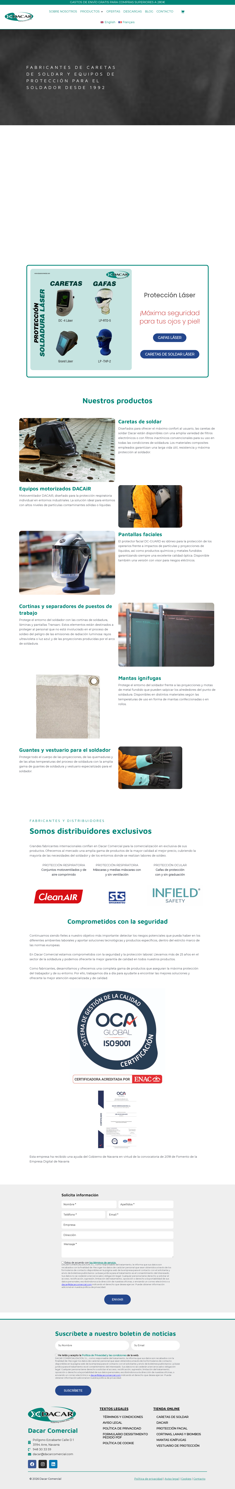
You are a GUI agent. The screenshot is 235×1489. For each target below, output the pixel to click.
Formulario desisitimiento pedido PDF (125, 1435)
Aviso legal (172, 1478)
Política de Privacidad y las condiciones (104, 1355)
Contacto (199, 1478)
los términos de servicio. (103, 1262)
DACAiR (162, 1422)
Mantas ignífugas (139, 678)
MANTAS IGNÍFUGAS (171, 1440)
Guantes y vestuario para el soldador (65, 750)
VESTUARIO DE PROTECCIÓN (178, 1445)
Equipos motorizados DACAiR (55, 488)
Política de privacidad (122, 1428)
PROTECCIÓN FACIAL (172, 1428)
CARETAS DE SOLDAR (172, 1417)
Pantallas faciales (140, 534)
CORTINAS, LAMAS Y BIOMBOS (179, 1434)
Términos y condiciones (123, 1417)
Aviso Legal (112, 1422)
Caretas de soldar (140, 421)
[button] (92, 11)
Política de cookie (118, 1443)
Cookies (186, 1478)
